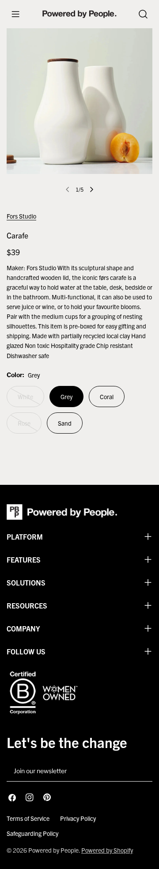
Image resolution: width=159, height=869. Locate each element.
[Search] (143, 14)
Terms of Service (28, 818)
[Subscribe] (142, 771)
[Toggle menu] (15, 14)
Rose (30, 426)
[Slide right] (91, 189)
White (31, 400)
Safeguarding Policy (32, 833)
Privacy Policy (78, 818)
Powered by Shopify (107, 850)
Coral (107, 396)
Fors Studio (21, 216)
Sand (65, 423)
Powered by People (53, 850)
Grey (66, 396)
